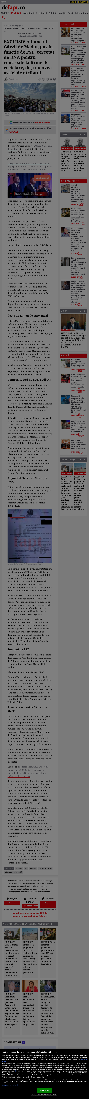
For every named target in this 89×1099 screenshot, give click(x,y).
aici (15, 1071)
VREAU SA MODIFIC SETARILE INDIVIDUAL (44, 1095)
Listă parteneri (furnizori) (10, 1085)
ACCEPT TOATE (44, 1090)
